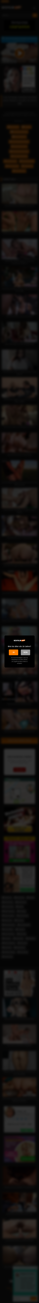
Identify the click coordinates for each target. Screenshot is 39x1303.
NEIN (26, 652)
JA (13, 652)
